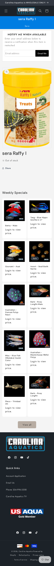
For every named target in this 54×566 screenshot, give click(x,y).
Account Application (16, 476)
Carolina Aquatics (26, 551)
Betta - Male (11, 225)
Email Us (10, 482)
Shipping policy (36, 560)
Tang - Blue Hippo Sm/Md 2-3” (39, 218)
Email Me (42, 53)
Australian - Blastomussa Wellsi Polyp (39, 354)
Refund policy (24, 555)
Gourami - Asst (12, 266)
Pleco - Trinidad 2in (13, 402)
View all (27, 424)
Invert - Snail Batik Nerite (39, 267)
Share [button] (8, 168)
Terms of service (20, 560)
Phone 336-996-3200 (16, 489)
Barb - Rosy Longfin (36, 394)
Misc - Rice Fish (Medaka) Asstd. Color (13, 358)
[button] (6, 11)
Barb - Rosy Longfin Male (36, 303)
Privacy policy (38, 555)
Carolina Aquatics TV (16, 496)
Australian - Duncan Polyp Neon (11, 312)
